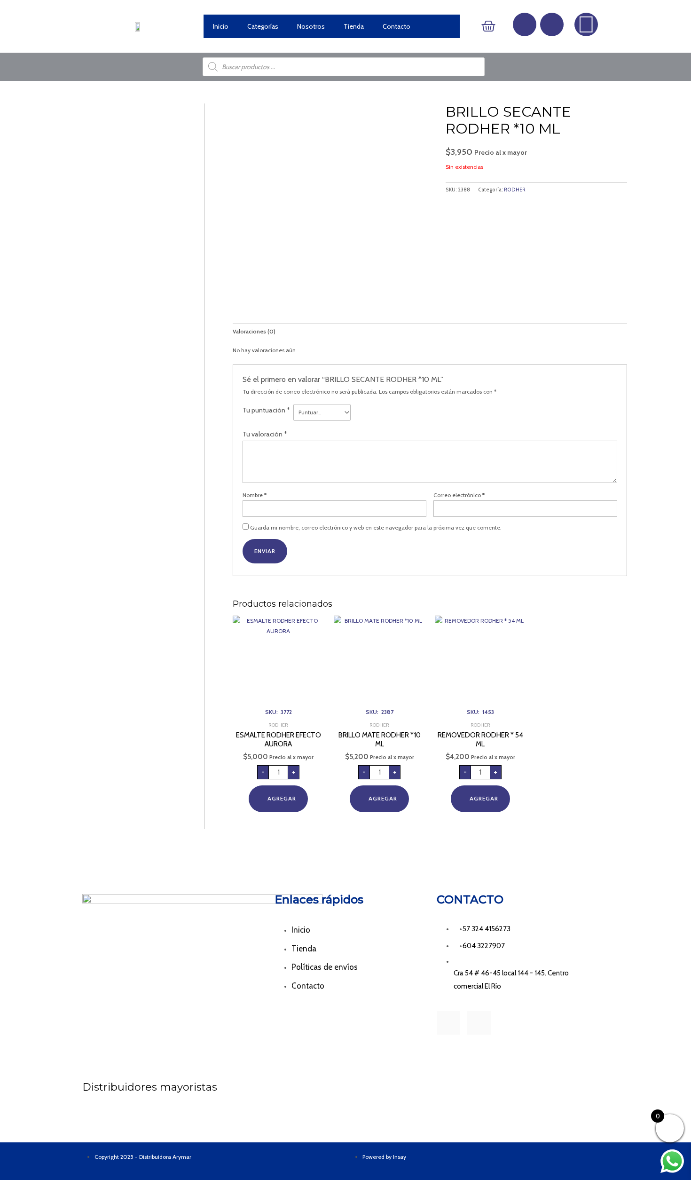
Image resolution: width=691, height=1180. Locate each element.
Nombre (255, 495)
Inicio (220, 26)
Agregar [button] (281, 798)
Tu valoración (265, 434)
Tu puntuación (266, 410)
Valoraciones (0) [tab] (254, 331)
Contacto (396, 26)
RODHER (515, 190)
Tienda (354, 26)
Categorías (262, 26)
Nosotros (311, 26)
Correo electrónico (459, 495)
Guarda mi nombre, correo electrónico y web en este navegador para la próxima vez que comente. (376, 527)
